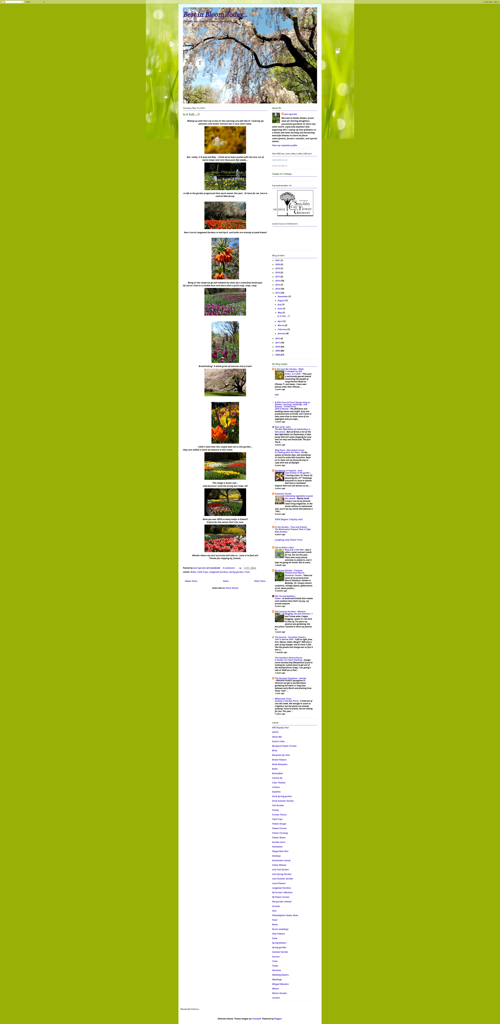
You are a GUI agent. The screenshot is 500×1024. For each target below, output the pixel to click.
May (280, 312)
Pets (274, 910)
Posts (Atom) (232, 587)
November (283, 296)
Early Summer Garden (283, 800)
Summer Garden (280, 951)
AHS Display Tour (280, 727)
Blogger (278, 1018)
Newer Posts (191, 581)
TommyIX (256, 1018)
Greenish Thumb (283, 493)
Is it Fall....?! (191, 114)
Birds (274, 750)
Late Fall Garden (280, 869)
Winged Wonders (280, 984)
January (282, 333)
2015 (277, 284)
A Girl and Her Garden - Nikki (289, 369)
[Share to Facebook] (252, 568)
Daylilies (276, 791)
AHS (277, 394)
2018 (277, 272)
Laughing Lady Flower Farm (288, 539)
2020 (277, 264)
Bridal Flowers (279, 759)
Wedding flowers (280, 974)
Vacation (276, 970)
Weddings (277, 979)
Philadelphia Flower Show (285, 915)
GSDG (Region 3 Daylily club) (289, 519)
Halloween (277, 846)
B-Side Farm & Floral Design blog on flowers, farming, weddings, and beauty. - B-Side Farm (292, 404)
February (282, 329)
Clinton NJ (277, 777)
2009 (277, 350)
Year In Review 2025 (284, 639)
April (280, 321)
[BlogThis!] (247, 568)
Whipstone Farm (283, 698)
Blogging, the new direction (298, 613)
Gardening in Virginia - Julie (288, 470)
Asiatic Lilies (278, 741)
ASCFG (275, 732)
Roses (275, 924)
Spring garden (236, 571)
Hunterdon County (281, 860)
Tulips (275, 965)
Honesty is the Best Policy (287, 701)
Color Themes (279, 782)
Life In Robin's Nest (284, 547)
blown (278, 598)
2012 (277, 338)
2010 (277, 346)
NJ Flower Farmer (280, 897)
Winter (275, 988)
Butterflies (277, 773)
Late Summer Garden (282, 878)
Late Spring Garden (281, 874)
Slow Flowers (278, 933)
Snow (274, 938)
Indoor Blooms (279, 865)
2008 (277, 354)
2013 (277, 292)
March (281, 325)
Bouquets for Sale (281, 755)
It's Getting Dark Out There (287, 452)
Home (226, 581)
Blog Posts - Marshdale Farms (289, 450)
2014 (277, 288)
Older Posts (260, 581)
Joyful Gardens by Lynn (279, 160)
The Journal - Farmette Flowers (290, 637)
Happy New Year (280, 851)
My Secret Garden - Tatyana (288, 570)
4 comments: (229, 567)
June (280, 308)
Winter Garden (279, 993)
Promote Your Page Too (279, 166)
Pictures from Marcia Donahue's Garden (294, 574)
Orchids (276, 906)
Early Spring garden (282, 796)
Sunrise (276, 956)
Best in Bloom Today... (215, 14)
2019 (277, 268)
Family (275, 810)
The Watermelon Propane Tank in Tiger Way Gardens (293, 530)
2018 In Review (282, 408)
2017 (277, 276)
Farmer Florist (279, 814)
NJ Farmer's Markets (282, 892)
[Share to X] (250, 568)
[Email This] (245, 568)
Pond (274, 919)
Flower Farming (280, 833)
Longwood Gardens (218, 571)
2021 (277, 260)
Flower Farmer (279, 828)
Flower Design (279, 823)
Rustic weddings (280, 929)
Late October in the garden (297, 472)
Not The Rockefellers (285, 596)
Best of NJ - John (283, 427)
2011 (277, 342)
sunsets (276, 997)
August (281, 300)
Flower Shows (279, 837)
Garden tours (278, 842)
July (280, 304)
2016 (277, 280)
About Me (277, 736)
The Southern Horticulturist (288, 657)
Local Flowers (279, 883)
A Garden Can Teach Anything (289, 660)
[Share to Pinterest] (255, 568)
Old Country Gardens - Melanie (290, 611)
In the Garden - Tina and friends (291, 527)
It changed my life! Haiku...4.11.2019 (293, 372)
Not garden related (281, 901)
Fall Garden (278, 805)
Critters (276, 787)
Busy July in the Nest (294, 549)
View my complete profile (284, 145)
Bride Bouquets (280, 764)
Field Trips (202, 571)
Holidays (276, 855)
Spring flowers (279, 942)
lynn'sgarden (290, 114)
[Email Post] (240, 567)
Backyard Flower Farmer (284, 745)
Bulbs (193, 571)
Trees (247, 571)
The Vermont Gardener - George (290, 678)
